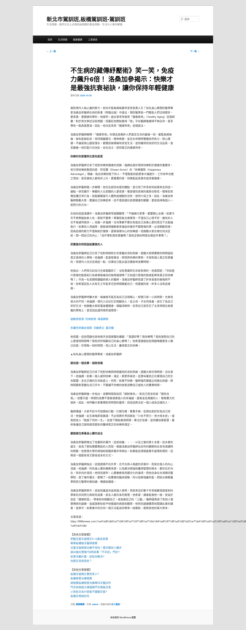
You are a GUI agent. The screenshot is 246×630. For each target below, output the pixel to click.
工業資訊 (92, 39)
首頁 (50, 39)
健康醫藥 (77, 39)
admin (95, 604)
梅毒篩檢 (103, 319)
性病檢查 (90, 319)
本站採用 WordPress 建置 (123, 617)
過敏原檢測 (77, 319)
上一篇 (51, 51)
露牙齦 (110, 328)
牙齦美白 (98, 328)
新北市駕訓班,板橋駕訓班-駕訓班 (86, 19)
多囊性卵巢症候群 (81, 328)
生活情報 (62, 39)
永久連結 (115, 604)
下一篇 (194, 51)
